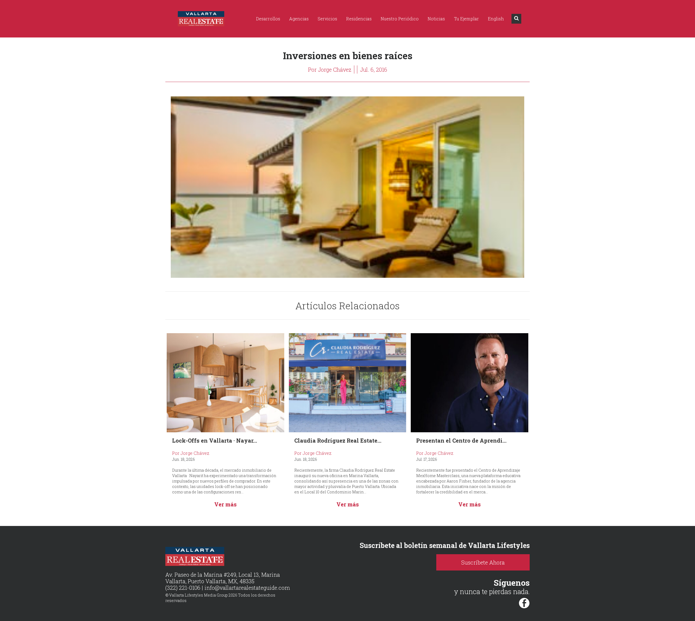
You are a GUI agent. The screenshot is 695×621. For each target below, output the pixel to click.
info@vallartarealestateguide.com (247, 587)
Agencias (299, 18)
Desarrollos (268, 18)
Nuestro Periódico (400, 18)
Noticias (436, 18)
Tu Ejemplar (466, 18)
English (496, 18)
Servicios (327, 18)
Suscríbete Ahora (483, 562)
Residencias (359, 18)
